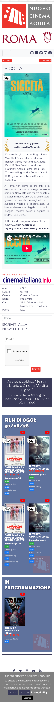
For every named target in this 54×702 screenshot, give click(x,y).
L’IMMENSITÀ (45, 61)
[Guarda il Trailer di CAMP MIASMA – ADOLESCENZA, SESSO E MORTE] (22, 431)
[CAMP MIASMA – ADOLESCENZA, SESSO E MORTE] (14, 451)
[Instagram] (27, 671)
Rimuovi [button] (25, 692)
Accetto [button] (12, 692)
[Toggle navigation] (6, 53)
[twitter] (40, 52)
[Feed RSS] (49, 52)
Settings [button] (27, 698)
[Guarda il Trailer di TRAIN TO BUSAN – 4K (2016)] (22, 593)
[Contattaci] (31, 52)
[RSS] (40, 671)
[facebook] (36, 52)
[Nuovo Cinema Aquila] (27, 15)
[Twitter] (20, 671)
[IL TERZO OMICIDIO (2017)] (39, 450)
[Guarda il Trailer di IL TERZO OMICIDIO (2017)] (47, 431)
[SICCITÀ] (27, 106)
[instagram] (45, 52)
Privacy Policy (39, 692)
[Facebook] (14, 671)
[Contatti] (34, 671)
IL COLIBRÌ (7, 61)
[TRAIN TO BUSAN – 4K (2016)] (14, 612)
